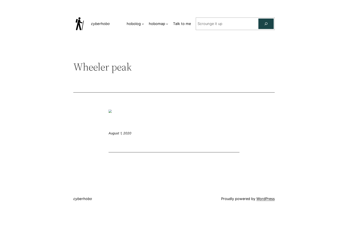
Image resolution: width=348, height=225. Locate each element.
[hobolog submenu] (143, 24)
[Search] (266, 24)
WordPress (265, 199)
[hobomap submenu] (167, 24)
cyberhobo (100, 24)
